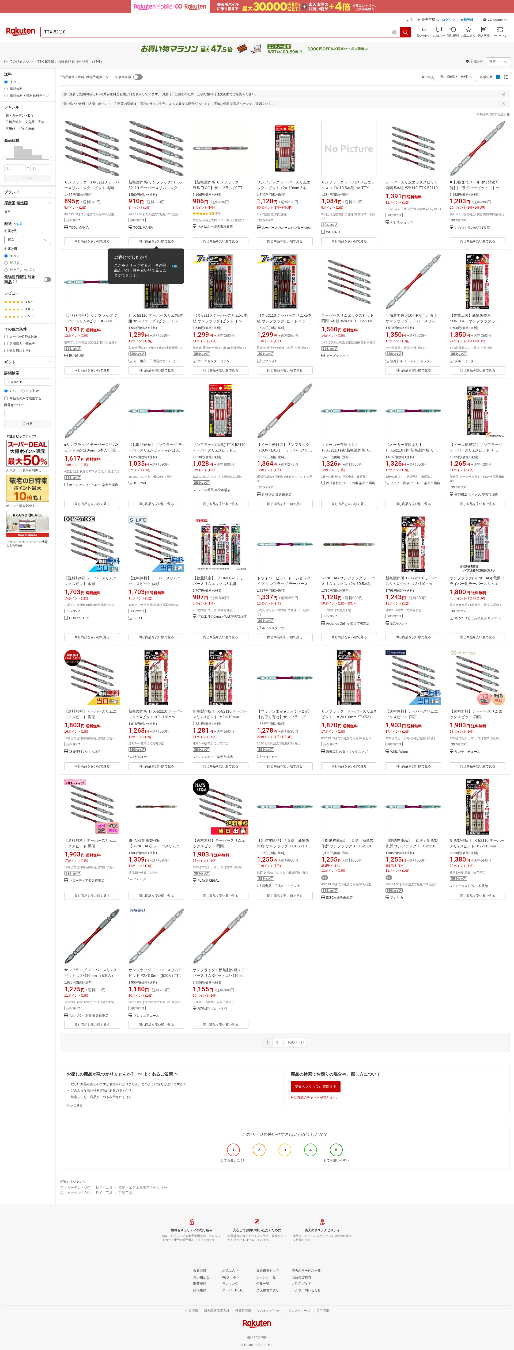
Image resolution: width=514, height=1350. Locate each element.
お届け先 (10, 231)
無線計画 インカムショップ (410, 361)
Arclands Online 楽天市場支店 (347, 623)
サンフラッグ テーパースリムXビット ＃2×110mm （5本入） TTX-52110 (90, 975)
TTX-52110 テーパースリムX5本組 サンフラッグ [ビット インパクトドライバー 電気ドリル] (155, 321)
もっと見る (75, 1105)
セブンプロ (270, 361)
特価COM (140, 757)
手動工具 (125, 1193)
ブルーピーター (466, 361)
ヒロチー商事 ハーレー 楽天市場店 (415, 483)
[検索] (405, 32)
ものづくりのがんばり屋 (472, 228)
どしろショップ (401, 222)
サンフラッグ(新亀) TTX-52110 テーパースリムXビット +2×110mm (219, 450)
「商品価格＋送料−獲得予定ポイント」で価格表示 (95, 77)
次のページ (296, 1042)
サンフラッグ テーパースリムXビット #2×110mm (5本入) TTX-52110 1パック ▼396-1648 (155, 975)
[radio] (6, 81)
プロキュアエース (146, 1016)
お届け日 (10, 249)
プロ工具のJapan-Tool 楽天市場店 (222, 616)
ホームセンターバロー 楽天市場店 (93, 485)
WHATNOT (334, 232)
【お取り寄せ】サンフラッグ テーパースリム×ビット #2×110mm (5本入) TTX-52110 (92, 321)
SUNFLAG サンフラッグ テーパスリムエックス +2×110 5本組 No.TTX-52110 (348, 583)
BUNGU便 (76, 356)
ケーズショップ (337, 356)
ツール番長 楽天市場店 (214, 490)
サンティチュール (467, 752)
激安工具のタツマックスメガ (347, 752)
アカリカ (396, 898)
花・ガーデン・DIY (75, 1187)
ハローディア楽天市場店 (86, 880)
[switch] (47, 279)
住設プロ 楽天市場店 (277, 494)
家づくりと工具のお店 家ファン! (478, 618)
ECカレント (399, 623)
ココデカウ (270, 757)
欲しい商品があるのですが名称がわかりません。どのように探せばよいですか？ (128, 1084)
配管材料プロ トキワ (212, 1009)
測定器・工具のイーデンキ (281, 886)
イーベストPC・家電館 (471, 886)
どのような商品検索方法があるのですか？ (101, 1090)
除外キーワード (15, 405)
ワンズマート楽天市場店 (215, 757)
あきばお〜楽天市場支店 (215, 226)
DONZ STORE (79, 618)
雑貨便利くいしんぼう (85, 752)
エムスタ (139, 879)
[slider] (4, 159)
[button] (495, 20)
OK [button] (175, 266)
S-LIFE (138, 618)
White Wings (399, 752)
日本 (7, 211)
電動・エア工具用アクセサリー (142, 1187)
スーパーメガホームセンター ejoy (286, 228)
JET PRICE (141, 483)
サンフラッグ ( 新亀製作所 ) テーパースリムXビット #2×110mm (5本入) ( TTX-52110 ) (220, 975)
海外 (19, 224)
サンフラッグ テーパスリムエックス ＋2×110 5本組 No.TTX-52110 (348, 188)
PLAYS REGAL (209, 880)
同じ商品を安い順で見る (92, 241)
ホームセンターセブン (214, 361)
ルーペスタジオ (273, 628)
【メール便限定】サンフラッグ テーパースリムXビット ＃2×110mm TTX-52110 (476, 450)
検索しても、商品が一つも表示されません (101, 1097)
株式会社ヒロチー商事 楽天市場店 (350, 483)
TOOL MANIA (79, 228)
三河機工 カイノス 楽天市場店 (476, 494)
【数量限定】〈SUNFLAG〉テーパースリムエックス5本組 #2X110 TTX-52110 (220, 583)
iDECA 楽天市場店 (339, 898)
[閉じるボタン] (503, 94)
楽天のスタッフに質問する (316, 1087)
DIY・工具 (104, 1187)
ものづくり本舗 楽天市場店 (88, 1016)
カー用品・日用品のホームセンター (158, 361)
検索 (29, 178)
